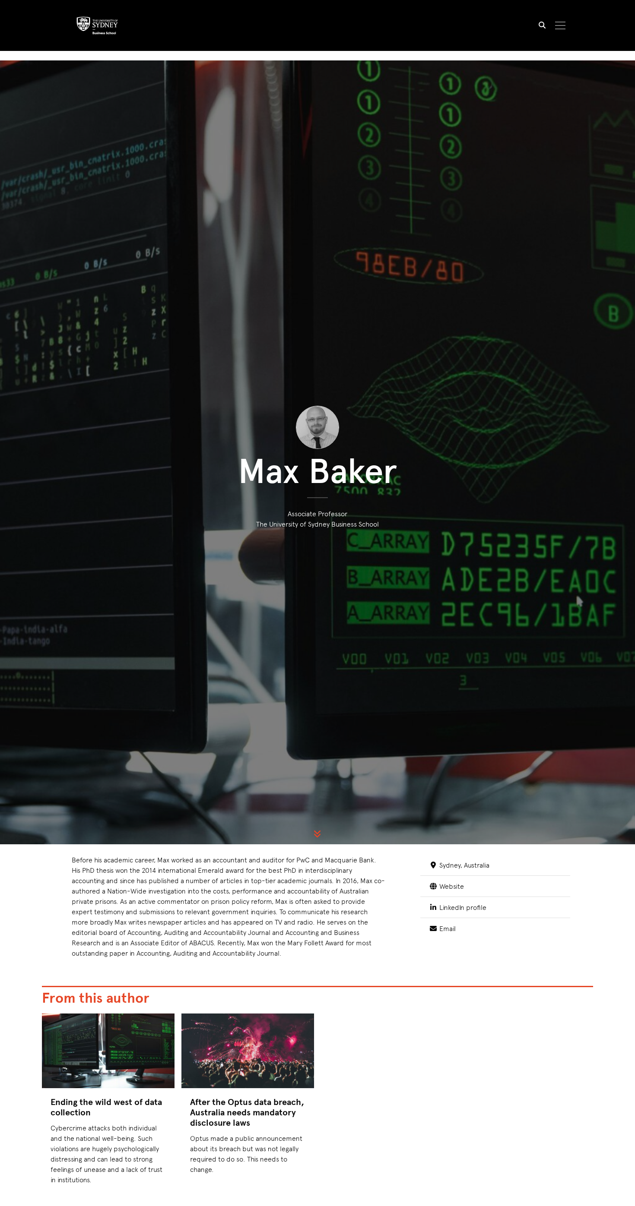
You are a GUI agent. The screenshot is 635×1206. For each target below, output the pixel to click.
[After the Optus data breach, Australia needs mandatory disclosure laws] (247, 1050)
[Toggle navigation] (560, 25)
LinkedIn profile (461, 907)
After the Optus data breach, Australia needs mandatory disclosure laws (247, 1112)
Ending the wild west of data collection (106, 1107)
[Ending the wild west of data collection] (108, 1050)
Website (450, 885)
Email (446, 928)
